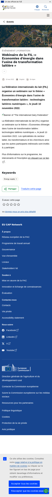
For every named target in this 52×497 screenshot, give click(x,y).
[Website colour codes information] (46, 491)
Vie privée (7, 311)
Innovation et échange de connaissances (21, 287)
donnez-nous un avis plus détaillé (20, 211)
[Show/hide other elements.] (4, 71)
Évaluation (7, 293)
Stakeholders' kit (10, 268)
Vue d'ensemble (9, 256)
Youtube (11, 350)
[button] (10, 189)
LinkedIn (12, 337)
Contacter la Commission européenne (20, 386)
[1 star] (4, 204)
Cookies (6, 417)
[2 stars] (5, 204)
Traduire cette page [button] (31, 188)
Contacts (6, 305)
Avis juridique (8, 429)
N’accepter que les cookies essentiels (30, 491)
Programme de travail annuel (16, 243)
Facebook (12, 330)
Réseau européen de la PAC (16, 237)
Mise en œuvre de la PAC (14, 280)
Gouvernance (8, 249)
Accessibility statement (13, 318)
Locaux (5, 262)
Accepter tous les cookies (24, 483)
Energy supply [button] (9, 179)
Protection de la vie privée (14, 423)
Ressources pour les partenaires (17, 403)
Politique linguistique (12, 410)
